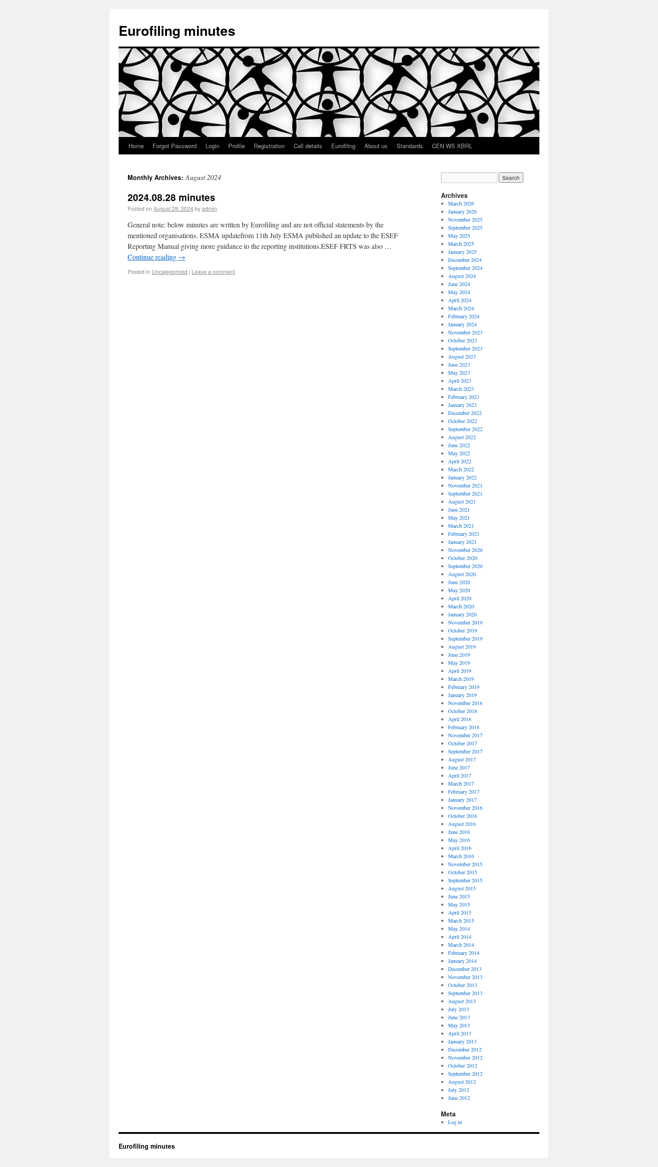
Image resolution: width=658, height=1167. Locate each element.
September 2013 (465, 992)
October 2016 (462, 815)
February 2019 (463, 686)
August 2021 (462, 501)
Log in (455, 1121)
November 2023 (465, 332)
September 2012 (465, 1073)
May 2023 (459, 372)
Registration (269, 145)
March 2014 (461, 944)
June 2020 (459, 582)
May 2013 (459, 1025)
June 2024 (459, 283)
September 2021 (465, 493)
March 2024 (461, 308)
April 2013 (459, 1033)
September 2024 (465, 267)
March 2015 (461, 920)
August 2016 (462, 823)
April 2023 (459, 380)
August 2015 (462, 888)
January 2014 (462, 960)
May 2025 (459, 235)
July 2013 (458, 1009)
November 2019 (465, 622)
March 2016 (461, 855)
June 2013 (459, 1017)
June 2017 (459, 767)
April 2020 (459, 598)
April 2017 (459, 775)
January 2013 (462, 1041)
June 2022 (459, 445)
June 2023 (459, 364)
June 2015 (459, 896)
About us (376, 145)
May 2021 (459, 517)
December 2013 (465, 968)
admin (209, 208)
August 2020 (462, 573)
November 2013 (465, 976)
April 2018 (459, 718)
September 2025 (465, 227)
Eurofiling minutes (177, 30)
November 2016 (465, 807)
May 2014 (459, 928)
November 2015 (465, 864)
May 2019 (459, 662)
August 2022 (462, 436)
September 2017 (465, 751)
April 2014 (459, 936)
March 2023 (461, 388)
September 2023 (465, 348)
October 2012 (462, 1065)
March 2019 (461, 678)
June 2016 (459, 831)
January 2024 (462, 324)
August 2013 (462, 1001)
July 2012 (458, 1089)
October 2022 (462, 420)
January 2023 (462, 404)
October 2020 (462, 557)
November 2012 (465, 1057)
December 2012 (465, 1049)
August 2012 (462, 1081)
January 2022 (462, 477)
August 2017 (462, 759)
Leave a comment (213, 271)
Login (212, 145)
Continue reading (156, 256)
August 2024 (462, 275)
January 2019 (462, 694)
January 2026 (462, 211)
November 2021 (465, 485)
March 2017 (461, 783)
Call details (308, 145)
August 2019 (462, 646)
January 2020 (462, 614)
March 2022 (461, 469)
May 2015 (459, 904)
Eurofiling (343, 145)
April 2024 (459, 300)
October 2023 (462, 340)
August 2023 (462, 356)
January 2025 (462, 251)
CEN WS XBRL (452, 145)
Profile (236, 145)
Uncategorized (170, 271)
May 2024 (459, 291)
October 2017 (462, 743)
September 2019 (465, 638)
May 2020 (459, 590)
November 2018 (465, 702)
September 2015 (465, 880)
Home (136, 145)
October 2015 (462, 872)
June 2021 (459, 509)
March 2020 (461, 606)
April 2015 (459, 912)
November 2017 (465, 735)
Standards (410, 145)
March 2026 (461, 203)
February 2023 (463, 396)
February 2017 (463, 791)
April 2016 (459, 847)
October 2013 (462, 984)
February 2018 (463, 727)
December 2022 (465, 412)
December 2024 (465, 259)
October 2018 (462, 710)
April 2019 (459, 670)
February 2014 (463, 952)
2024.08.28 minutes (171, 197)
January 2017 (462, 799)
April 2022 (459, 461)
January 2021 (462, 541)
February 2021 (463, 533)
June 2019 (459, 654)
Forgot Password (175, 145)
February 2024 (463, 316)
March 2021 (461, 525)
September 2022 (465, 428)
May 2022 (459, 453)
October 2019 (462, 630)
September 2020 (465, 565)
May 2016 (459, 839)
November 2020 (465, 549)
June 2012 (459, 1097)
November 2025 (465, 219)
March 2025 (461, 243)
